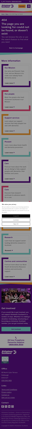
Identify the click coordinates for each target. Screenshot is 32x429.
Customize (16, 220)
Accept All (16, 216)
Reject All (16, 224)
